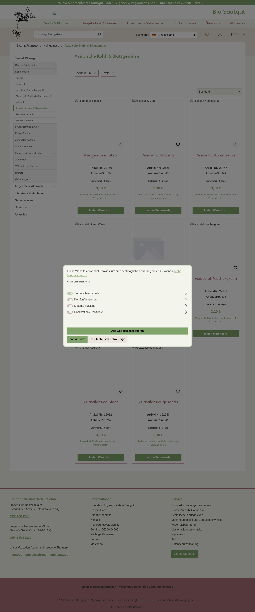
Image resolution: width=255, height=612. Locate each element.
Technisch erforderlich (87, 293)
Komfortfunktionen (85, 299)
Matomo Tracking (84, 305)
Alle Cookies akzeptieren (127, 331)
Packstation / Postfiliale (88, 312)
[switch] (70, 299)
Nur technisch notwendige (108, 339)
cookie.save (77, 339)
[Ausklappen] (186, 293)
